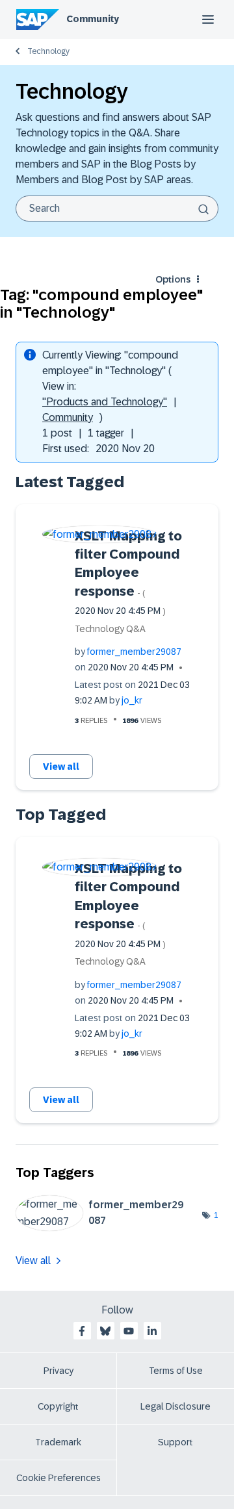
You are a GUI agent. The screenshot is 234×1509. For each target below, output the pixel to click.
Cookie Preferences (58, 1478)
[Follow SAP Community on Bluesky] (105, 1331)
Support (175, 1442)
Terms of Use (176, 1370)
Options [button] (172, 279)
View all (61, 766)
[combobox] (117, 209)
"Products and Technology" (104, 401)
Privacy (58, 1370)
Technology (48, 51)
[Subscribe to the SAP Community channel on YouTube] (129, 1331)
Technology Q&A (110, 629)
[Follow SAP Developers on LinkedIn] (152, 1331)
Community (92, 19)
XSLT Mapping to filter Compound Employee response (128, 572)
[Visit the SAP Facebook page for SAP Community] (82, 1331)
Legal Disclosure (175, 1406)
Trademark (58, 1442)
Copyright (58, 1406)
